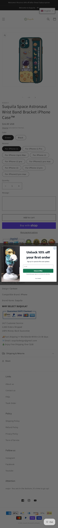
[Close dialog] (54, 248)
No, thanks (38, 278)
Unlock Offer (38, 271)
